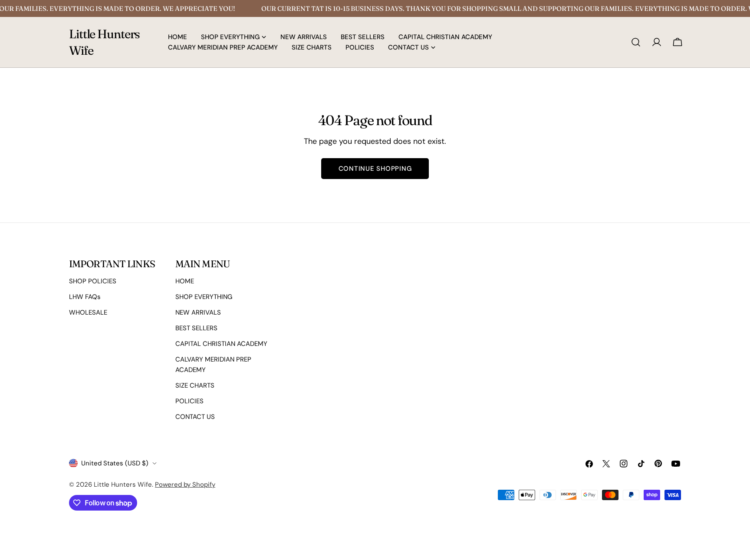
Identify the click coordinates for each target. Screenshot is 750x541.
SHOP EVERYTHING (203, 296)
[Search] (636, 42)
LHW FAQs (85, 296)
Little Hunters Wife (104, 42)
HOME (184, 281)
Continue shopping (375, 168)
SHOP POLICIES (92, 281)
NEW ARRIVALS (198, 312)
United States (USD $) (114, 463)
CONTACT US (195, 416)
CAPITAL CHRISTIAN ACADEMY (221, 343)
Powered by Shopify (185, 484)
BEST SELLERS (196, 328)
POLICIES (189, 401)
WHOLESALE (88, 312)
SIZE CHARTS (194, 385)
